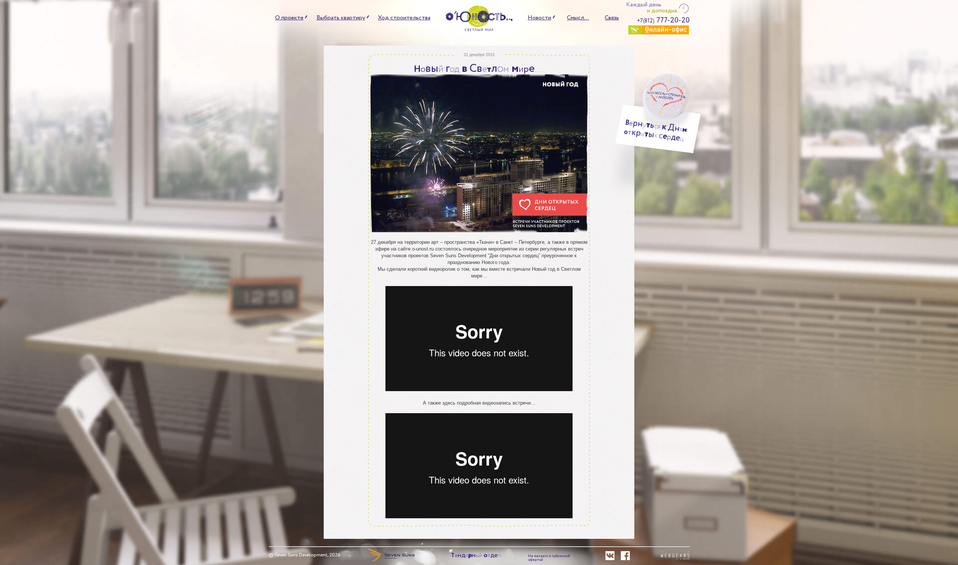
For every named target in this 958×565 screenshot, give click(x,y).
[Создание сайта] (675, 556)
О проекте (289, 18)
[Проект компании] (391, 555)
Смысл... (578, 17)
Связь (612, 17)
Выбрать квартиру (341, 18)
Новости (539, 18)
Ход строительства (404, 17)
